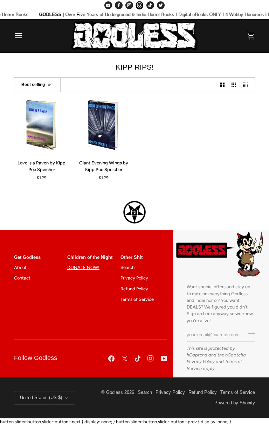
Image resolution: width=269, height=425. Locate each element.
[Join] (249, 333)
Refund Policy (134, 288)
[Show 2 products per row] (222, 85)
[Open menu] (24, 35)
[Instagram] (129, 5)
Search (127, 267)
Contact (22, 278)
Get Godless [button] (27, 257)
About (20, 267)
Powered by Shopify (234, 403)
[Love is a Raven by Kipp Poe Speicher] (41, 126)
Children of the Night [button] (89, 257)
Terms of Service (137, 299)
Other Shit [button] (131, 257)
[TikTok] (150, 5)
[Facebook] (119, 5)
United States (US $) (41, 397)
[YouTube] (108, 5)
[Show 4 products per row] (247, 85)
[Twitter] (161, 5)
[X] (125, 358)
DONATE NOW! (83, 267)
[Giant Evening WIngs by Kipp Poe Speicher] (103, 126)
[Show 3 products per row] (234, 85)
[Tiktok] (137, 358)
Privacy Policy (201, 361)
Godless (114, 392)
